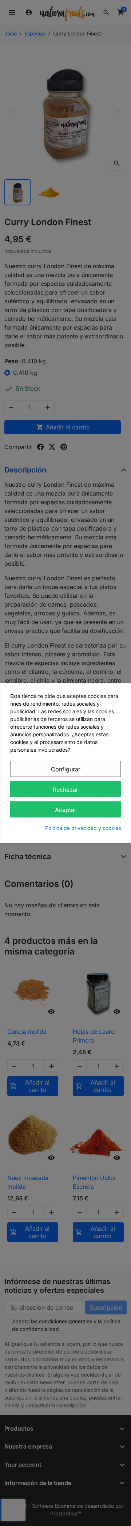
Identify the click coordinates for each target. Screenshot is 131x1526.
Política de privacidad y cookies (83, 828)
